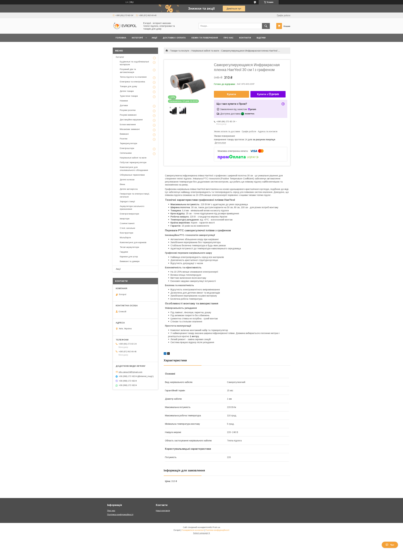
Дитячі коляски (127, 179)
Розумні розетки (128, 110)
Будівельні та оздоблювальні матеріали (134, 63)
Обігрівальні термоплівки (132, 175)
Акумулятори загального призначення (132, 207)
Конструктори (126, 233)
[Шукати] (266, 26)
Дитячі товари (127, 91)
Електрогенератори (129, 214)
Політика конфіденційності (120, 514)
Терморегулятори (128, 143)
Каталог (120, 57)
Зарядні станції (127, 201)
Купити (231, 94)
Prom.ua (216, 527)
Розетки (123, 138)
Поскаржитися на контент (193, 530)
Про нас (228, 38)
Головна (121, 38)
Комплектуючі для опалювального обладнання (134, 168)
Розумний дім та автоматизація (128, 70)
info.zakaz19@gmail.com (130, 372)
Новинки (124, 101)
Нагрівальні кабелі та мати (205, 50)
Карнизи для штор (129, 256)
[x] (168, 354)
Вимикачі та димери (129, 261)
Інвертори (124, 218)
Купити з (262, 94)
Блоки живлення (128, 124)
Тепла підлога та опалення (133, 77)
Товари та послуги (179, 50)
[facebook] (165, 354)
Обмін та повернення (204, 38)
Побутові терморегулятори (133, 162)
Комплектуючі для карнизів (133, 242)
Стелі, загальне (127, 228)
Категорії (137, 38)
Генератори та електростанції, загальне (135, 195)
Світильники (126, 153)
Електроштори (127, 148)
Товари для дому (128, 86)
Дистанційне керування (131, 119)
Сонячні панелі (127, 223)
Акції (154, 38)
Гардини (124, 252)
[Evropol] (126, 29)
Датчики (124, 105)
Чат (392, 545)
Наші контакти (163, 510)
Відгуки (261, 38)
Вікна (122, 184)
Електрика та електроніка (132, 81)
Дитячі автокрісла (129, 189)
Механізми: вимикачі (130, 129)
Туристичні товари (129, 96)
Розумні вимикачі (128, 115)
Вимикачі (124, 134)
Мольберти (125, 237)
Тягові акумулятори (129, 247)
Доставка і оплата (174, 38)
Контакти (245, 38)
